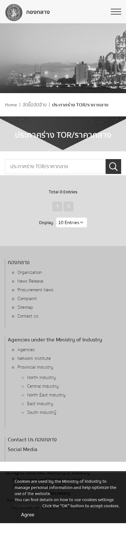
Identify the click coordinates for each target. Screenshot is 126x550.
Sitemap (25, 307)
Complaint (27, 298)
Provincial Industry (35, 367)
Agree (27, 515)
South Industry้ (41, 412)
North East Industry (46, 395)
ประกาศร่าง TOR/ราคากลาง (80, 105)
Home (11, 105)
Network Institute (34, 358)
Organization (29, 272)
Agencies (26, 349)
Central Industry (43, 386)
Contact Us (27, 316)
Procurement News (35, 290)
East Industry (40, 403)
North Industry (41, 377)
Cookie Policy (28, 505)
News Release (30, 281)
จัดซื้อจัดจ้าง (35, 105)
